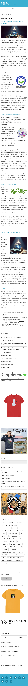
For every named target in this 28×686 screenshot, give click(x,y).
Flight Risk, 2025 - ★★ (6, 633)
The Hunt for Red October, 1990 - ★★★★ (11, 646)
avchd (4, 525)
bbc (11, 525)
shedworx (13, 549)
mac (19, 541)
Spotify (15, 198)
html (4, 533)
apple (11, 522)
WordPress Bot (5, 486)
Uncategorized (18, 552)
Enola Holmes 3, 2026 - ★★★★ (9, 655)
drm (14, 528)
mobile (12, 544)
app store (19, 522)
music (19, 544)
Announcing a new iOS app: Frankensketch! (12, 337)
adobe (4, 522)
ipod (4, 538)
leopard (12, 541)
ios (16, 533)
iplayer (21, 536)
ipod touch (10, 538)
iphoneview (13, 536)
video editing (13, 555)
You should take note (12, 319)
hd (21, 530)
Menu (14, 9)
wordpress (19, 560)
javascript (5, 541)
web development (7, 560)
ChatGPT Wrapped (6, 352)
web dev (20, 557)
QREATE (5, 3)
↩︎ (7, 314)
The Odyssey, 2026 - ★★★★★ (8, 642)
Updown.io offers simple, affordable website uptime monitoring (12, 379)
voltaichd (22, 555)
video (4, 555)
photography (18, 547)
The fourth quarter (6, 367)
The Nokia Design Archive (7, 364)
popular (5, 549)
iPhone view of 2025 (6, 355)
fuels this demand (13, 324)
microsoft (5, 544)
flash (4, 530)
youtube (5, 563)
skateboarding (6, 552)
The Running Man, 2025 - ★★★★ (9, 651)
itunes (18, 538)
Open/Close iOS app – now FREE (9, 358)
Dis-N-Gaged (10, 475)
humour (11, 533)
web (3, 557)
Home (8, 478)
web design (11, 557)
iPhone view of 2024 (6, 361)
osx (10, 547)
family (20, 528)
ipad (22, 533)
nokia (4, 547)
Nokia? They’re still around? (8, 340)
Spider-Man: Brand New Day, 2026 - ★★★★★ (12, 637)
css (16, 525)
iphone (4, 536)
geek (16, 530)
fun (10, 530)
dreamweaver (6, 528)
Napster (7, 72)
